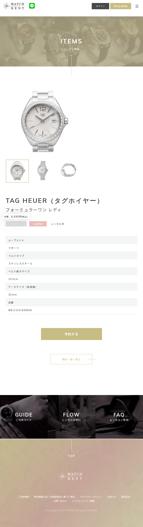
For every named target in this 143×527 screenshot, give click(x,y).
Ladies (38, 223)
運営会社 (125, 496)
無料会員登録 (120, 6)
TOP (71, 456)
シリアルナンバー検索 (83, 501)
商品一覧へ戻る (71, 359)
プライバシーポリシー (91, 496)
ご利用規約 (23, 496)
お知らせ (111, 496)
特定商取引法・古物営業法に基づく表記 (54, 496)
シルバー (16, 223)
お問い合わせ (60, 501)
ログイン (100, 6)
